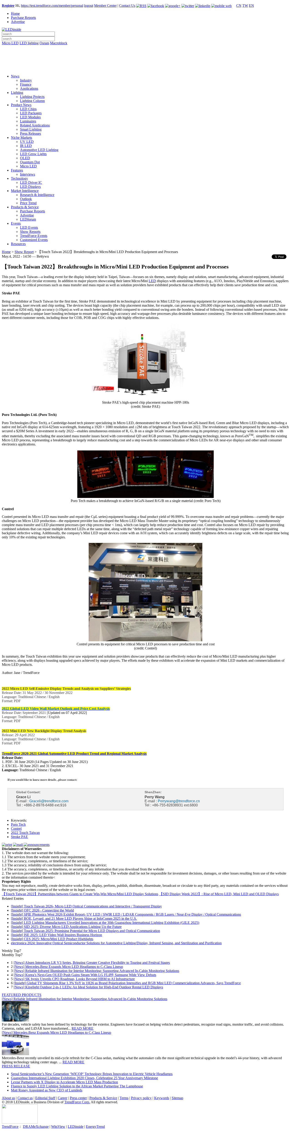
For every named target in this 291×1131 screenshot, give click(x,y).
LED (152, 281)
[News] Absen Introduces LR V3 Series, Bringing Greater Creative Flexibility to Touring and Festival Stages (92, 962)
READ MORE (82, 1028)
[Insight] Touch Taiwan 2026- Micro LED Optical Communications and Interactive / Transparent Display (86, 906)
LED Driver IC (31, 182)
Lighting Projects (32, 97)
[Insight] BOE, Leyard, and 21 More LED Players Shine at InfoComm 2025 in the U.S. (74, 918)
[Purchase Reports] (145, 48)
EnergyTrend (95, 1127)
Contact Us (127, 5)
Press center (78, 1098)
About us (8, 1098)
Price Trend (28, 203)
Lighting (17, 92)
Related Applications (35, 125)
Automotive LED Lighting (39, 150)
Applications (29, 88)
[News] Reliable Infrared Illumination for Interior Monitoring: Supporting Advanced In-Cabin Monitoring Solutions (96, 971)
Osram (44, 43)
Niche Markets (21, 137)
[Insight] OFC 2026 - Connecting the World (42, 910)
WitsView (58, 1127)
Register (8, 5)
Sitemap (177, 1098)
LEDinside (75, 1127)
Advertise (18, 22)
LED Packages (31, 113)
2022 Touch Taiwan (25, 833)
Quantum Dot (30, 162)
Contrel (16, 828)
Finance (25, 84)
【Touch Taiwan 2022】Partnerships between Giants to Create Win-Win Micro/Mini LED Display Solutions (80, 894)
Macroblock (58, 43)
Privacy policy (141, 1098)
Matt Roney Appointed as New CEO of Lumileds (46, 1090)
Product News (21, 105)
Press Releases (30, 133)
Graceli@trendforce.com (48, 801)
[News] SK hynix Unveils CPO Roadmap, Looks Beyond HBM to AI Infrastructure (74, 979)
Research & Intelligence (37, 195)
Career (62, 1098)
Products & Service (25, 207)
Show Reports (30, 232)
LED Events (29, 227)
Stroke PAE (19, 837)
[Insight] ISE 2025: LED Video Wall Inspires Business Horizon (56, 935)
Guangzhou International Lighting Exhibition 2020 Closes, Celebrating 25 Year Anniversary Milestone (84, 1078)
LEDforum (28, 219)
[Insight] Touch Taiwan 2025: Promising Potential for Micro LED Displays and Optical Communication (85, 931)
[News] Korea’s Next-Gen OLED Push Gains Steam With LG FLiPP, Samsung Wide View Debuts (85, 975)
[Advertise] (145, 55)
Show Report (24, 252)
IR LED (26, 146)
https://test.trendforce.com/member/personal (52, 5)
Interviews (27, 174)
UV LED (27, 142)
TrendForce (10, 1127)
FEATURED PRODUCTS (21, 995)
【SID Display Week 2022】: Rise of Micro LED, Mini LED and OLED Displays (219, 894)
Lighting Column (32, 101)
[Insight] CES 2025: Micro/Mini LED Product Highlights (52, 939)
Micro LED (10, 43)
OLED (25, 158)
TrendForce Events (33, 236)
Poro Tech (18, 824)
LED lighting (29, 43)
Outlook (26, 199)
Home (15, 13)
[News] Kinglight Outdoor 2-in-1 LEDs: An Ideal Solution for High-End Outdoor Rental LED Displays (88, 987)
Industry (26, 80)
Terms (124, 1098)
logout (88, 5)
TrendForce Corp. (77, 1102)
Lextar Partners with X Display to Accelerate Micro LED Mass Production (64, 1082)
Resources (18, 244)
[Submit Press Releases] (145, 61)
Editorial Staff (45, 1098)
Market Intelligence (25, 191)
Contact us (25, 1098)
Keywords (161, 1098)
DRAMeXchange (36, 1127)
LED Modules (30, 117)
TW (245, 5)
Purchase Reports (23, 18)
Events (16, 223)
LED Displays (30, 187)
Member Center (105, 5)
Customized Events (34, 240)
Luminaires (28, 121)
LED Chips (28, 109)
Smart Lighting (31, 129)
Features (17, 170)
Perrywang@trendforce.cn (179, 801)
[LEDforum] (145, 67)
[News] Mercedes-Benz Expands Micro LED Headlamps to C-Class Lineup (68, 967)
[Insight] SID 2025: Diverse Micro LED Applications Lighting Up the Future (66, 927)
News (15, 76)
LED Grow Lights (33, 154)
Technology (19, 178)
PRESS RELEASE (16, 1066)
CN (238, 5)
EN (251, 5)
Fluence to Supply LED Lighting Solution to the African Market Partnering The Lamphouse (77, 1086)
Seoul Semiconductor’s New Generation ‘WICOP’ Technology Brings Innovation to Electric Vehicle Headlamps (92, 1074)
